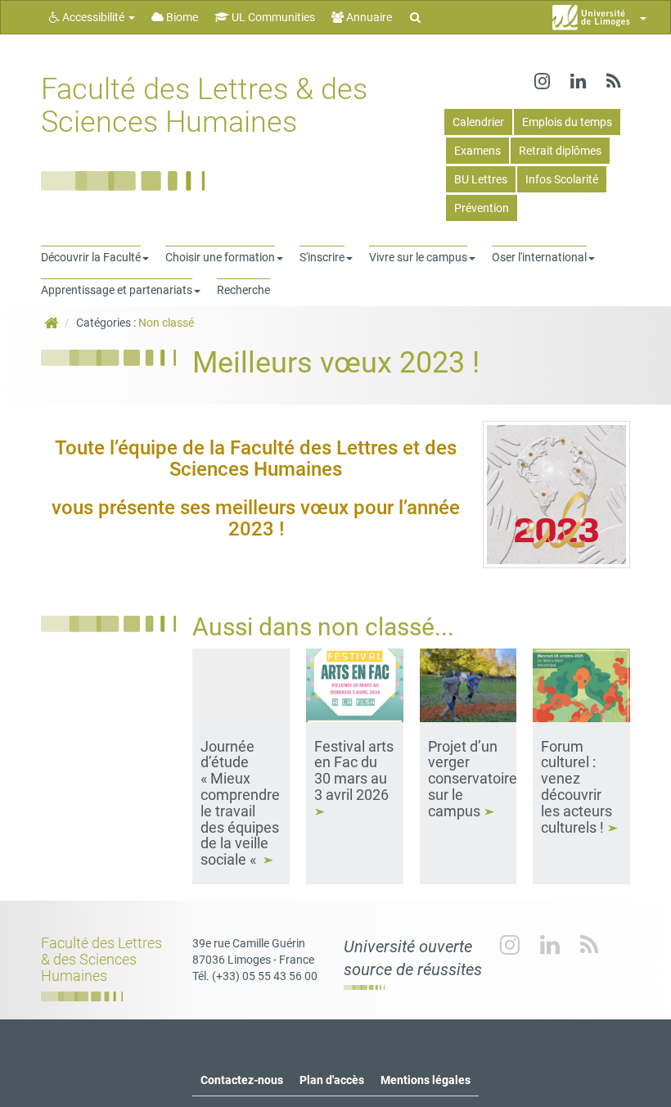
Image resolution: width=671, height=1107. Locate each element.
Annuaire (368, 17)
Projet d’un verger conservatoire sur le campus (472, 779)
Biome (181, 17)
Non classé (166, 322)
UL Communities (272, 17)
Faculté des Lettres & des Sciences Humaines (204, 105)
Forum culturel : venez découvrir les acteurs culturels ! (576, 787)
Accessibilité (93, 17)
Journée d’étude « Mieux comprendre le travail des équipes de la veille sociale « (240, 803)
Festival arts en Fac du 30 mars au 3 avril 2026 (354, 770)
